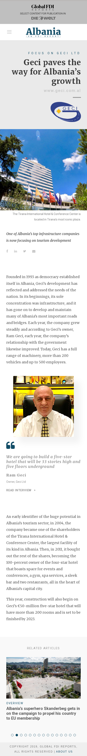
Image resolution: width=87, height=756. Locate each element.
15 (74, 735)
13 (66, 735)
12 (61, 735)
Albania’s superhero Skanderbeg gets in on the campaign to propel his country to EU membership (43, 713)
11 (57, 735)
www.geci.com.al (62, 90)
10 (52, 735)
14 (70, 735)
